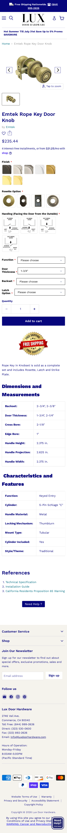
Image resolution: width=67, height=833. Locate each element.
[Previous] (9, 70)
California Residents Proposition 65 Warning (35, 591)
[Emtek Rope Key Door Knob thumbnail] (11, 99)
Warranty (46, 796)
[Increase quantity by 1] (34, 309)
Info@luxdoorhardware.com (28, 736)
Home (6, 43)
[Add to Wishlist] (4, 133)
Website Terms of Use (24, 796)
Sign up (54, 675)
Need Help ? (33, 604)
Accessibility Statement (45, 800)
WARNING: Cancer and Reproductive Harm (33, 824)
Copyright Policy (33, 804)
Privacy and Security (15, 800)
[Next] (58, 70)
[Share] (9, 134)
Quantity (7, 301)
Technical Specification (21, 582)
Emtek (10, 127)
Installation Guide (17, 586)
